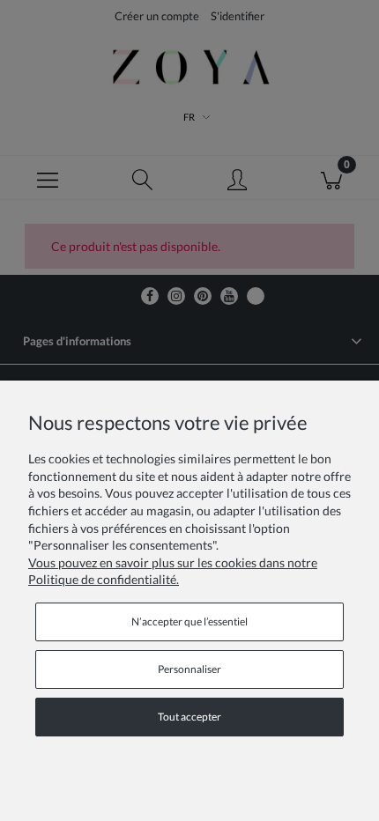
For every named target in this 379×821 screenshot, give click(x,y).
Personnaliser (189, 669)
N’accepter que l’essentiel (189, 621)
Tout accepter (189, 716)
